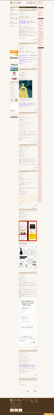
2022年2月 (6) (39, 84)
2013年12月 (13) (40, 168)
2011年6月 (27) (40, 194)
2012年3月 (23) (40, 186)
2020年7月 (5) (39, 100)
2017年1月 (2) (39, 136)
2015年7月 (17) (40, 152)
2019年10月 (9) (40, 108)
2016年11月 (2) (40, 138)
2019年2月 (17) (40, 115)
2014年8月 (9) (39, 161)
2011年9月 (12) (40, 191)
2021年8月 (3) (39, 89)
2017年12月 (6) (40, 127)
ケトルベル (39, 9)
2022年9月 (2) (39, 78)
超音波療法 (12, 95)
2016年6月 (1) (39, 142)
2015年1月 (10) (40, 157)
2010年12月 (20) (40, 199)
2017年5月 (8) (39, 133)
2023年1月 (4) (39, 75)
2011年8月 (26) (40, 192)
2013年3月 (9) (39, 176)
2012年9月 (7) (39, 181)
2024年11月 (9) (40, 56)
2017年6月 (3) (39, 132)
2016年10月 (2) (40, 139)
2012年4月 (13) (40, 185)
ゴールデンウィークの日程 (13, 26)
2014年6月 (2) (39, 163)
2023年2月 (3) (39, 74)
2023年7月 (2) (39, 70)
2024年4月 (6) (39, 62)
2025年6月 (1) (39, 50)
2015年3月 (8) (39, 155)
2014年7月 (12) (40, 162)
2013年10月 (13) (40, 170)
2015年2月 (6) (39, 156)
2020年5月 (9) (39, 102)
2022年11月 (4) (40, 77)
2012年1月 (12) (40, 188)
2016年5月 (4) (39, 143)
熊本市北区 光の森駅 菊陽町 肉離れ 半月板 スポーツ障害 (26, 365)
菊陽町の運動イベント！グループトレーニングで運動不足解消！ (40, 32)
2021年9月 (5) (39, 88)
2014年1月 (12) (40, 167)
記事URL (36, 39)
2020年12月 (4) (40, 96)
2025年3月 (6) (39, 53)
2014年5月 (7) (39, 164)
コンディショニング (40, 10)
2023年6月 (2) (39, 71)
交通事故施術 (32, 401)
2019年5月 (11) (40, 112)
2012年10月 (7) (40, 180)
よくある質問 (36, 402)
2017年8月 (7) (39, 130)
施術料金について (37, 401)
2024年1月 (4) (39, 65)
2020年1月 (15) (40, 105)
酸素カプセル (21, 63)
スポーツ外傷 (12, 89)
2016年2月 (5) (39, 146)
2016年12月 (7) (40, 137)
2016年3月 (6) (39, 145)
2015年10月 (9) (40, 149)
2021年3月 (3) (39, 93)
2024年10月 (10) (40, 57)
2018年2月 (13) (40, 125)
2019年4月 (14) (40, 113)
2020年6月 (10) (40, 101)
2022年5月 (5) (39, 81)
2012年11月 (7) (40, 179)
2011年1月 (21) (40, 198)
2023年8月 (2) (39, 69)
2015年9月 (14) (40, 150)
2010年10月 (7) (40, 201)
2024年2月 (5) (39, 64)
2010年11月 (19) (40, 200)
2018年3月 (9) (39, 124)
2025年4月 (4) (39, 52)
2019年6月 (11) (40, 111)
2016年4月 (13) (40, 144)
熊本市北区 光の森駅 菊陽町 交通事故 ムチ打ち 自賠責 (26, 364)
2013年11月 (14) (40, 169)
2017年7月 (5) (39, 131)
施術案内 (32, 400)
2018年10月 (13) (40, 118)
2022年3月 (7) (39, 83)
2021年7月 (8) (39, 90)
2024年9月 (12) (40, 58)
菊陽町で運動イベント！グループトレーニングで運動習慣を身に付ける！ (14, 15)
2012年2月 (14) (40, 187)
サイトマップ (27, 400)
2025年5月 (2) (39, 51)
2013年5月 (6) (39, 174)
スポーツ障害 (32, 402)
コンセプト (12, 83)
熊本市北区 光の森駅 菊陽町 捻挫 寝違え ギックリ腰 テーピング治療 (28, 366)
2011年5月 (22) (40, 195)
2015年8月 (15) (40, 151)
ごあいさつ (12, 86)
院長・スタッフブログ (40, 15)
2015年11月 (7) (40, 148)
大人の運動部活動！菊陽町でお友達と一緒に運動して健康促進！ (40, 34)
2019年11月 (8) (40, 107)
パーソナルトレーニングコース (14, 93)
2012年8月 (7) (39, 182)
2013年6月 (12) (40, 173)
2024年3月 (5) (39, 63)
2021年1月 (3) (39, 95)
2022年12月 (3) (40, 76)
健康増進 (39, 13)
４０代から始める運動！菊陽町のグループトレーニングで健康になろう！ (14, 19)
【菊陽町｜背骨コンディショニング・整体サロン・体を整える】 (40, 20)
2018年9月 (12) (40, 119)
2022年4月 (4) (39, 82)
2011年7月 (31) (40, 193)
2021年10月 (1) (40, 87)
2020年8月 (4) (39, 99)
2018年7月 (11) (40, 121)
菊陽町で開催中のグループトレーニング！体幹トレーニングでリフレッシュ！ (14, 10)
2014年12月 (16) (40, 158)
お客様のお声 (39, 8)
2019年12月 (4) (40, 106)
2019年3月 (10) (40, 114)
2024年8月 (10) (40, 59)
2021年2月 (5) (39, 94)
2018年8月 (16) (40, 120)
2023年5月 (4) (39, 72)
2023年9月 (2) (39, 68)
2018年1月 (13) (40, 126)
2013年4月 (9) (39, 175)
